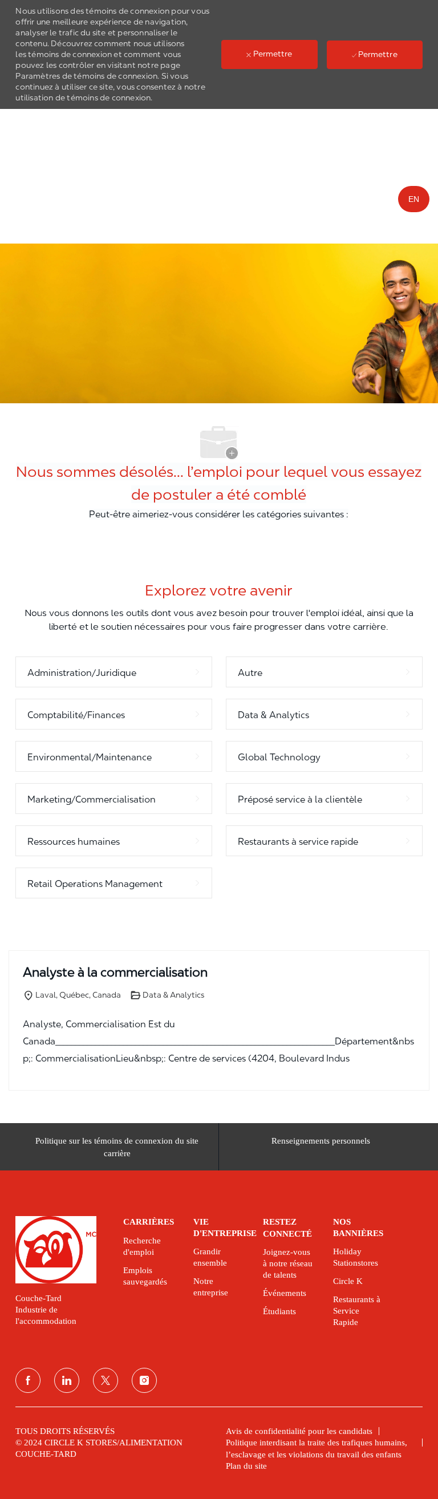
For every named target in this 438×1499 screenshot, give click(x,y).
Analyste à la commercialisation (115, 972)
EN (413, 199)
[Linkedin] (66, 1380)
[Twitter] (105, 1380)
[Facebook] (27, 1380)
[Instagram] (144, 1380)
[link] (61, 1249)
